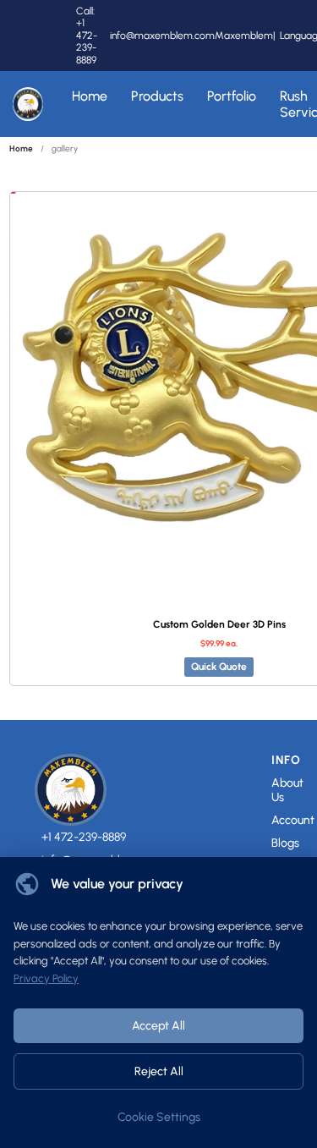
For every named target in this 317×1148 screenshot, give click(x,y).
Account (292, 820)
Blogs (285, 843)
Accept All (158, 1026)
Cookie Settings (159, 1117)
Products (157, 96)
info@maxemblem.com (162, 35)
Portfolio (231, 96)
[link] (21, 149)
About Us (287, 791)
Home (89, 96)
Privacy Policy (46, 978)
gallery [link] (65, 149)
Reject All (158, 1071)
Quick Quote (219, 667)
